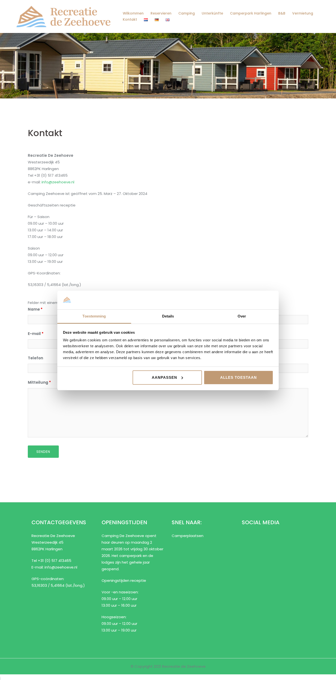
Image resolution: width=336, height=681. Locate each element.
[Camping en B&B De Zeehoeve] (63, 16)
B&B (281, 13)
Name (35, 309)
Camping (186, 13)
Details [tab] (168, 316)
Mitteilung (39, 382)
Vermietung (302, 13)
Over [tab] (242, 316)
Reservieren (161, 13)
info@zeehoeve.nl (58, 182)
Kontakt (130, 19)
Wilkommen (133, 13)
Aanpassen (164, 377)
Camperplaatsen (187, 535)
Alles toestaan (238, 377)
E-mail (36, 333)
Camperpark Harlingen (250, 13)
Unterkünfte (212, 13)
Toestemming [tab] (94, 316)
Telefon (35, 358)
